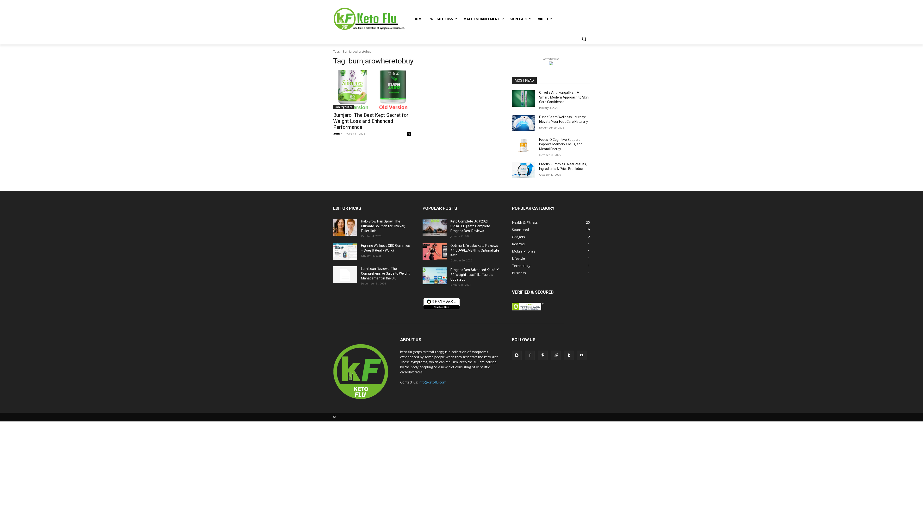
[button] (584, 38)
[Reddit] (556, 355)
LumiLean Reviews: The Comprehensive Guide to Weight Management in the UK (385, 273)
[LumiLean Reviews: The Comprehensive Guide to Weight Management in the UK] (345, 274)
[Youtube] (581, 355)
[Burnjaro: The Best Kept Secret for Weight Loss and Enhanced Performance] (372, 89)
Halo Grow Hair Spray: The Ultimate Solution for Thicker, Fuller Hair (383, 226)
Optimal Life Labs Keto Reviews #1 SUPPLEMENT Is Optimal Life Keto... (474, 250)
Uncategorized (344, 107)
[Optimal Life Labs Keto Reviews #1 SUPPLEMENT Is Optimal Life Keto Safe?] (435, 251)
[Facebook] (530, 355)
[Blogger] (517, 355)
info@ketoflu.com (432, 382)
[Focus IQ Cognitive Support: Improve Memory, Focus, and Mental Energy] (523, 145)
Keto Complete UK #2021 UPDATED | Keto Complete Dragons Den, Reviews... (470, 226)
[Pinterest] (543, 355)
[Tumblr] (569, 355)
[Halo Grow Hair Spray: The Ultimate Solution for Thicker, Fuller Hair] (345, 227)
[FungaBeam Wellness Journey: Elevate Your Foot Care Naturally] (523, 123)
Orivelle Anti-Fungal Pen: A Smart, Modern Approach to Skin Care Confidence (564, 97)
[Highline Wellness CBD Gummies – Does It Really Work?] (345, 251)
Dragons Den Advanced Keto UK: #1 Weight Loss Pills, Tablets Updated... (474, 274)
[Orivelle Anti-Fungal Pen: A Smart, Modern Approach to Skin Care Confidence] (523, 98)
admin (338, 133)
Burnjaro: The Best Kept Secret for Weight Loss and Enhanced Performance (370, 121)
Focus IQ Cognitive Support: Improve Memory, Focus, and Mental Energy (560, 144)
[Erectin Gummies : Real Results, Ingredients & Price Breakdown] (523, 170)
